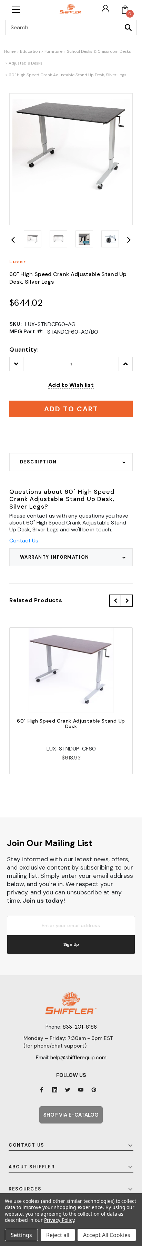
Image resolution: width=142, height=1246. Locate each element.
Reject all (57, 1235)
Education (30, 51)
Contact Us (23, 540)
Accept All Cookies (106, 1235)
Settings (21, 1235)
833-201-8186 (80, 1026)
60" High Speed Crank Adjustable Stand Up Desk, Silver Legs (67, 75)
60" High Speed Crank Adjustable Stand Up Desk (71, 724)
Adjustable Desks (25, 63)
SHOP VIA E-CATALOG (71, 1114)
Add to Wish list (71, 385)
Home (10, 51)
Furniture (53, 51)
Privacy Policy (59, 1220)
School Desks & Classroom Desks (99, 51)
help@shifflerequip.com (78, 1057)
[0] (125, 10)
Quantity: (24, 349)
